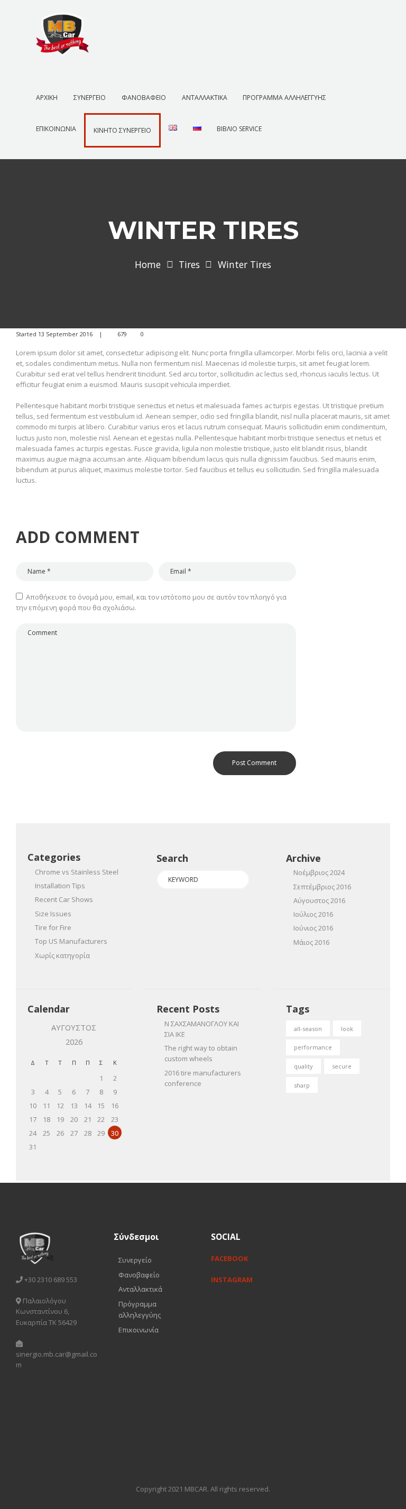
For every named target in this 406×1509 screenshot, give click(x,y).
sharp (302, 1085)
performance (313, 1047)
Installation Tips (60, 885)
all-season (308, 1029)
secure (342, 1066)
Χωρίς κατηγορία (62, 955)
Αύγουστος (319, 900)
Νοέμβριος (319, 872)
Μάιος (311, 942)
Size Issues (53, 913)
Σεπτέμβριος (322, 886)
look (347, 1029)
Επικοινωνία (138, 1330)
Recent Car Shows (64, 899)
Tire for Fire (53, 927)
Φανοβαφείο (139, 1275)
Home (148, 264)
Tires (189, 264)
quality (303, 1066)
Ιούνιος (313, 928)
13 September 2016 (65, 334)
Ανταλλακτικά (140, 1289)
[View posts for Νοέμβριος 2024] (33, 1034)
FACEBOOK (229, 1258)
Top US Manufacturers (71, 941)
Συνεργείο (135, 1260)
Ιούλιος (313, 914)
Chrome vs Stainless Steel (76, 872)
